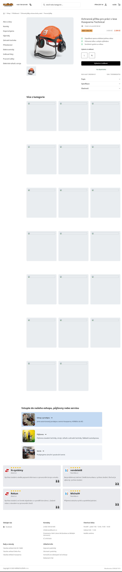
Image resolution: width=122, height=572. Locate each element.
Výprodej (6, 36)
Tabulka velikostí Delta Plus (12, 551)
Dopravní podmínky (49, 548)
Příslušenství (7, 45)
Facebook (9, 527)
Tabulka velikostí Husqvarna (12, 555)
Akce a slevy (7, 22)
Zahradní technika (9, 40)
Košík (116, 5)
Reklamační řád (48, 558)
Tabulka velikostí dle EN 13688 (13, 548)
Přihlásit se (99, 5)
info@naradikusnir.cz (50, 530)
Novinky (6, 26)
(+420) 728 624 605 (49, 527)
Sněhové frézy (8, 54)
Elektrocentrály (8, 50)
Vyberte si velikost (101, 63)
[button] (42, 121)
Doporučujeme (8, 31)
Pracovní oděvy (8, 59)
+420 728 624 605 (22, 5)
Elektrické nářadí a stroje (12, 63)
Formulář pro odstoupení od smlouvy (55, 555)
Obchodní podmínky (49, 551)
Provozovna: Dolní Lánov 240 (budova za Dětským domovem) (59, 534)
